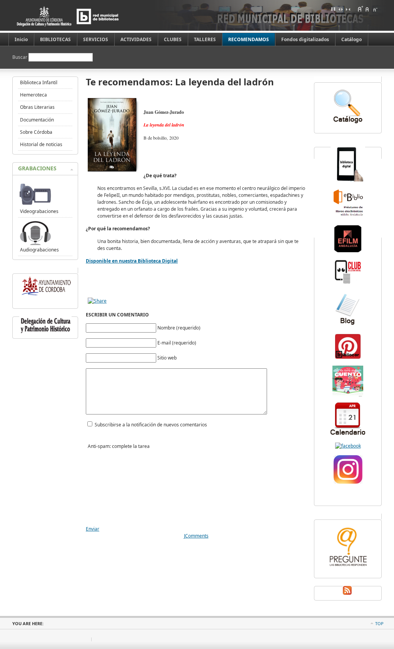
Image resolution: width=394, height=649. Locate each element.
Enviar (92, 529)
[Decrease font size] (375, 9)
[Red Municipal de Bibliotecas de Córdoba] (79, 16)
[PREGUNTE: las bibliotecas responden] (348, 567)
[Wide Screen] (340, 9)
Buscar (20, 57)
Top (379, 623)
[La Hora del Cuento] (347, 394)
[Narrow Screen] (348, 9)
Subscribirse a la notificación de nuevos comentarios (151, 424)
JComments (196, 536)
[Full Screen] (333, 9)
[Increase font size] (360, 9)
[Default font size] (367, 9)
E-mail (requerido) (176, 342)
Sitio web (167, 357)
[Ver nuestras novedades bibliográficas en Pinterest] (347, 358)
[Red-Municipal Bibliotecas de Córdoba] (348, 446)
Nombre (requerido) (178, 327)
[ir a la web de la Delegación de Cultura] (45, 333)
